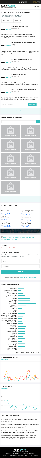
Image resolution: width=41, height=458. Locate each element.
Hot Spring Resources (18, 74)
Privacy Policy (18, 453)
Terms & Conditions (28, 453)
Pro (36, 2)
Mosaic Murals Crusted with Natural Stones (23, 43)
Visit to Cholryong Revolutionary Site (23, 89)
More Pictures (20, 199)
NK (27, 2)
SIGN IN (20, 272)
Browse (4, 104)
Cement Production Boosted (20, 26)
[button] (20, 238)
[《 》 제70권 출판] (10, 131)
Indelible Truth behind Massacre (21, 59)
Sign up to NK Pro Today (28, 277)
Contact (8, 453)
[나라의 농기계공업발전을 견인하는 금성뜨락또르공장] (10, 145)
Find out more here (7, 442)
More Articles (20, 111)
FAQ (13, 453)
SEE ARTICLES (32, 104)
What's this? (4, 359)
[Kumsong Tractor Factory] (30, 173)
